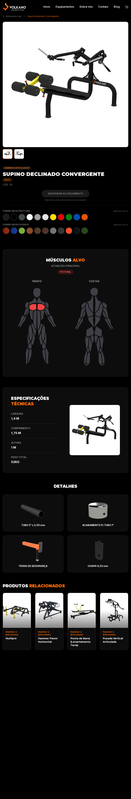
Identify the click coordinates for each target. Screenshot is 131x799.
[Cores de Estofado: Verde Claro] (21, 230)
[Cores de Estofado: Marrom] (37, 230)
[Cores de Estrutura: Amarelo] (53, 217)
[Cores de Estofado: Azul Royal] (14, 230)
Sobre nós (86, 6)
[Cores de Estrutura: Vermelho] (61, 217)
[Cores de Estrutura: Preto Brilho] (14, 217)
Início (46, 6)
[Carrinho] (126, 7)
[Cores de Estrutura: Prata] (45, 217)
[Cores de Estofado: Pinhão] (45, 230)
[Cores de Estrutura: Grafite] (21, 217)
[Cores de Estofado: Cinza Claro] (53, 230)
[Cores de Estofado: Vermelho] (6, 230)
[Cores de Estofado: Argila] (29, 230)
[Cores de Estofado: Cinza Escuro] (61, 230)
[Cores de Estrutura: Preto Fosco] (6, 217)
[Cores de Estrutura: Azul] (76, 217)
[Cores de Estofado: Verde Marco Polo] (84, 230)
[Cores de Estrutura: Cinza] (37, 217)
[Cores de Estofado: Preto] (76, 230)
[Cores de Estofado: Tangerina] (69, 230)
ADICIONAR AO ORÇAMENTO (65, 193)
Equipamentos (65, 6)
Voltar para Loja (13, 16)
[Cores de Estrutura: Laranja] (84, 217)
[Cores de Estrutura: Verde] (69, 217)
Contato (103, 6)
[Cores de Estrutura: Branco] (29, 217)
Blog (117, 6)
